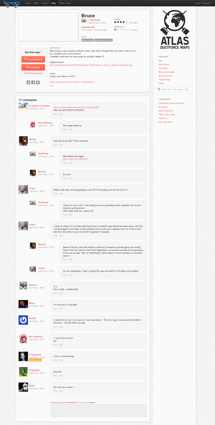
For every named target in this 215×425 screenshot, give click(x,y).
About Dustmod (166, 110)
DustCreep (95, 19)
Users (161, 83)
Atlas (53, 3)
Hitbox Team (65, 3)
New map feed (166, 121)
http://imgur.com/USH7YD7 (75, 159)
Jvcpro (32, 188)
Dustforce (163, 106)
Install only (34, 67)
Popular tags (164, 79)
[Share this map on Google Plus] (38, 82)
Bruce (88, 15)
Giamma (33, 284)
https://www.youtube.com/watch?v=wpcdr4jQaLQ (72, 81)
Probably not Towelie (39, 105)
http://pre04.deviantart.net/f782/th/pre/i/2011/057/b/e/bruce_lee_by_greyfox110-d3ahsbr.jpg (91, 64)
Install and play (34, 59)
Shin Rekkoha (45, 122)
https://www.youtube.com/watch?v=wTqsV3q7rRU (76, 107)
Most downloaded (167, 71)
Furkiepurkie (35, 354)
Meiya (32, 302)
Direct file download (33, 73)
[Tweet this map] (28, 82)
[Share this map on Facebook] (33, 82)
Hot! (160, 60)
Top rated (163, 68)
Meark (32, 385)
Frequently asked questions (171, 102)
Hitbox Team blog (167, 114)
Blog (36, 3)
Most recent (164, 64)
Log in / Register (202, 3)
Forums (44, 3)
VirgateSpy (34, 370)
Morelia (32, 139)
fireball (32, 318)
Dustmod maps (166, 75)
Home (28, 3)
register (71, 402)
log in (61, 402)
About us (163, 118)
